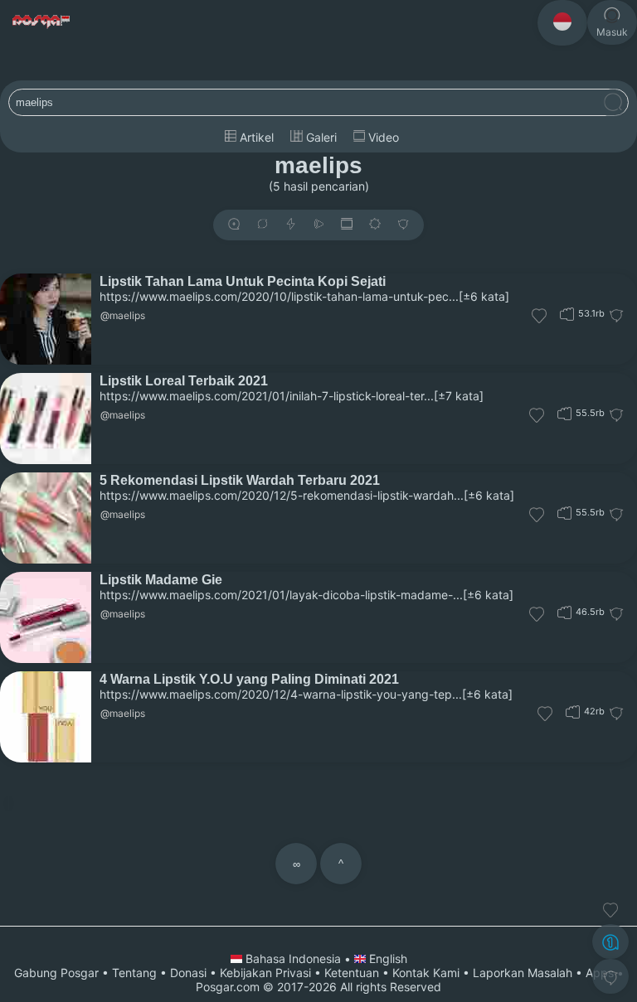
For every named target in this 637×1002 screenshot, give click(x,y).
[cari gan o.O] (613, 103)
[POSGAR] (42, 22)
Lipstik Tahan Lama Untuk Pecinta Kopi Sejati (243, 280)
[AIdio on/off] (318, 225)
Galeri (320, 137)
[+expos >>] (233, 225)
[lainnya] (403, 225)
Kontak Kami (426, 973)
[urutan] (291, 225)
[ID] (562, 23)
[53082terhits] (567, 313)
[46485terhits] (564, 612)
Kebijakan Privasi (265, 973)
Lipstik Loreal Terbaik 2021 (184, 380)
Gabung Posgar (56, 973)
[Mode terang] (374, 225)
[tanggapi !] (610, 910)
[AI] (610, 941)
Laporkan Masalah (522, 973)
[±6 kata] (484, 296)
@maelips (122, 315)
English (386, 958)
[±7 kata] (459, 396)
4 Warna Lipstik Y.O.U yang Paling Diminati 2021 (249, 678)
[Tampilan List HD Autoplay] (346, 225)
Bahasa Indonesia (293, 958)
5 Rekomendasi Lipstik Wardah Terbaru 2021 (240, 479)
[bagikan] (262, 225)
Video (382, 137)
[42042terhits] (573, 711)
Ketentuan (351, 973)
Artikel (255, 137)
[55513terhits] (564, 413)
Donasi (188, 973)
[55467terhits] (564, 512)
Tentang (134, 973)
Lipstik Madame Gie (161, 579)
